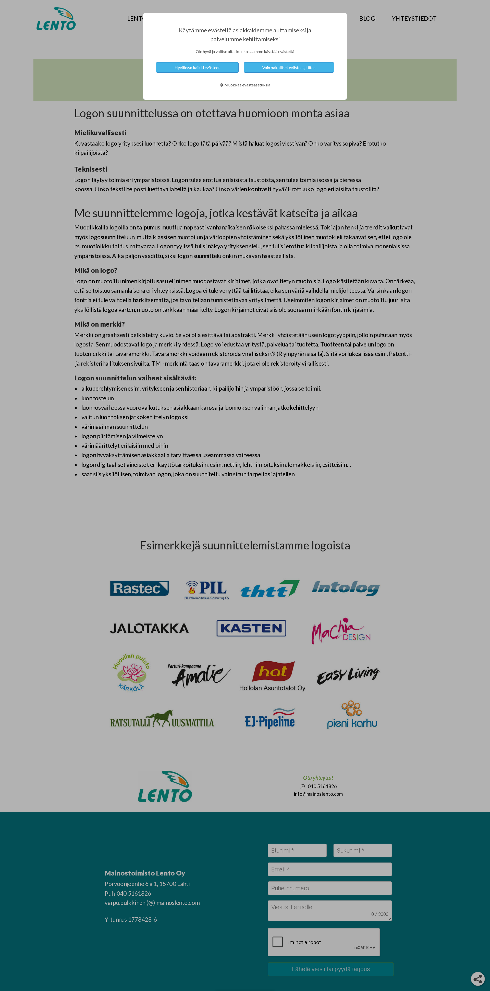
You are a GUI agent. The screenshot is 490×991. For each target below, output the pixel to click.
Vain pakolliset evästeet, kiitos (288, 67)
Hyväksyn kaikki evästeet (197, 67)
